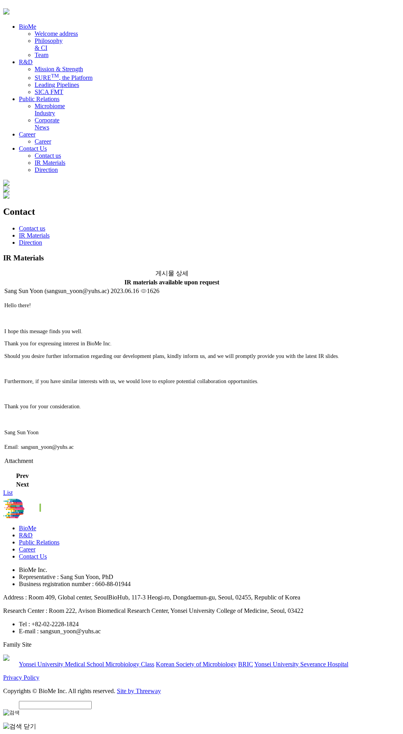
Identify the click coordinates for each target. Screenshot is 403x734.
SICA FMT (49, 92)
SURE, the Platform (63, 77)
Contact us (48, 155)
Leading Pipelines (57, 84)
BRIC (245, 664)
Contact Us (33, 556)
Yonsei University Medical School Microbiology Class (86, 664)
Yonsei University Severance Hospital (301, 664)
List (8, 492)
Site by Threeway (139, 691)
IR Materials (50, 162)
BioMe (27, 528)
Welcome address (56, 33)
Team (41, 55)
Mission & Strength (59, 69)
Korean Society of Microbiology (196, 664)
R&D (26, 535)
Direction (46, 169)
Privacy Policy (21, 677)
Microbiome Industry (50, 109)
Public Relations (39, 542)
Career (43, 141)
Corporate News (47, 124)
